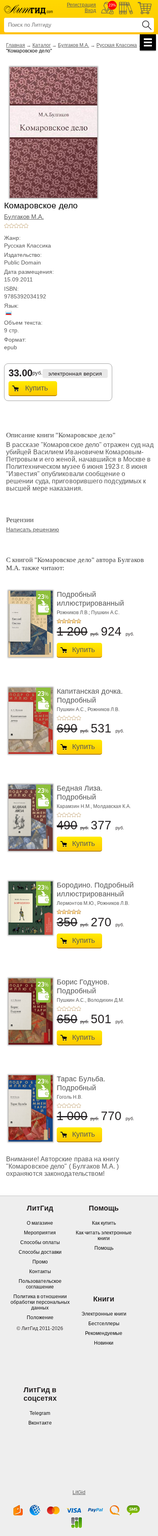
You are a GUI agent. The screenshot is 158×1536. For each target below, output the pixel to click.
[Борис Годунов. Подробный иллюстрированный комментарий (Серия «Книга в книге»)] (28, 1011)
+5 (25, 225)
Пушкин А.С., (71, 709)
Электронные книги (103, 1314)
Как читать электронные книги (104, 1235)
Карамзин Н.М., (74, 806)
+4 (21, 225)
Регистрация (81, 5)
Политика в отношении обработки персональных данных (40, 1302)
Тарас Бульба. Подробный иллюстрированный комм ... (90, 1092)
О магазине (40, 1223)
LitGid (79, 1492)
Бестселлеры (104, 1323)
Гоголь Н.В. (69, 1097)
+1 (6, 225)
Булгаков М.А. (73, 45)
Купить (36, 388)
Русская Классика (116, 45)
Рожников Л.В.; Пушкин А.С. (88, 612)
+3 (16, 225)
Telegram (40, 1413)
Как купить (104, 1223)
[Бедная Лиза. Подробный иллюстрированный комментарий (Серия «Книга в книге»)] (28, 818)
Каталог (41, 45)
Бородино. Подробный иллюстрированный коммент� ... (95, 893)
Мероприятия (40, 1233)
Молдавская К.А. (112, 806)
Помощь (103, 1248)
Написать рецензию (32, 529)
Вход (90, 10)
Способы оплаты (40, 1242)
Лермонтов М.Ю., (76, 903)
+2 (11, 225)
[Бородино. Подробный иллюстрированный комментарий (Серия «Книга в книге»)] (28, 908)
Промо (40, 1262)
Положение (40, 1317)
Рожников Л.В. (104, 709)
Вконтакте (40, 1423)
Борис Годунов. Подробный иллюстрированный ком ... (90, 995)
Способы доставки (40, 1252)
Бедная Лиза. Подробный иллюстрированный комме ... (90, 801)
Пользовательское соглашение (40, 1284)
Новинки (103, 1343)
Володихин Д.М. (106, 1000)
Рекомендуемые (103, 1333)
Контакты (40, 1271)
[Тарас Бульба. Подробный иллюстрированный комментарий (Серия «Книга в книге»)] (28, 1108)
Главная (15, 45)
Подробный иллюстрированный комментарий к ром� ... (97, 603)
